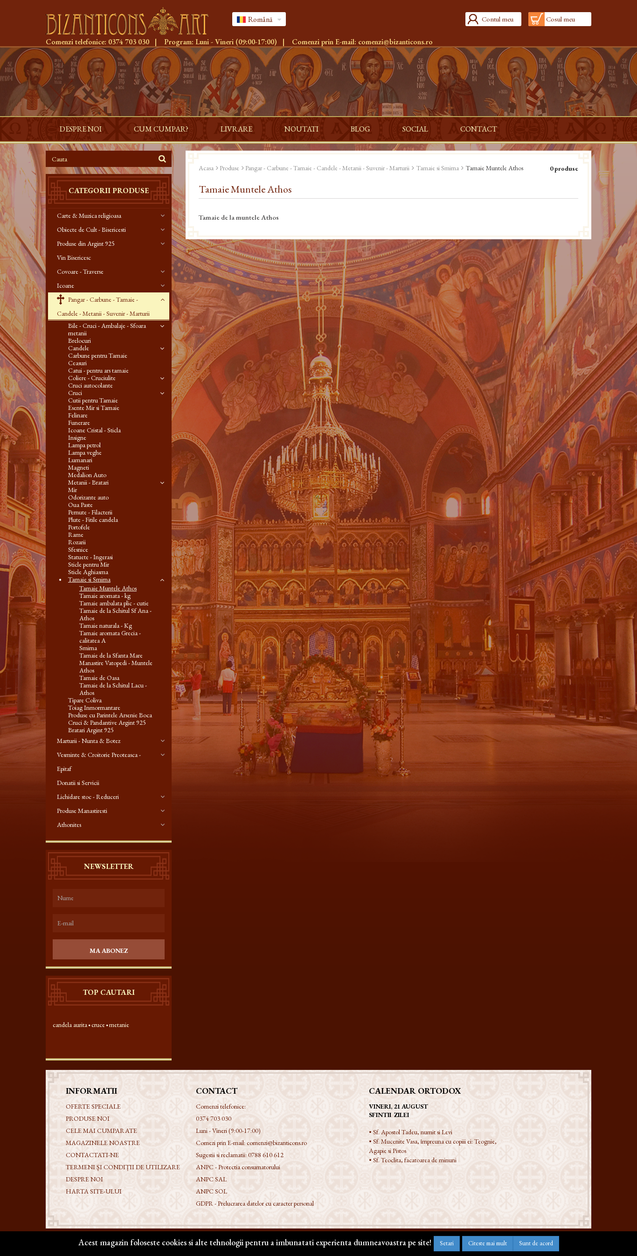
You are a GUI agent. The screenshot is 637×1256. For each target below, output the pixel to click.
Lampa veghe (85, 452)
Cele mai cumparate (101, 1130)
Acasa (206, 168)
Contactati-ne (92, 1155)
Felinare (78, 415)
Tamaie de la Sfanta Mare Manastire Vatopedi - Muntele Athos (115, 663)
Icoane (65, 285)
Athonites (69, 824)
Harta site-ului (94, 1191)
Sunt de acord (536, 1243)
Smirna (88, 648)
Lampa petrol (84, 445)
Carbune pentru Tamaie (97, 355)
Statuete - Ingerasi (90, 557)
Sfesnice (78, 549)
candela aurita (70, 1024)
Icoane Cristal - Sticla (94, 430)
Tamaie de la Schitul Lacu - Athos (113, 688)
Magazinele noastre (103, 1142)
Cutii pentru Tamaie (93, 400)
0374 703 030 (128, 42)
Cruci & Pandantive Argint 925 (107, 722)
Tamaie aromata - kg (105, 595)
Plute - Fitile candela (93, 519)
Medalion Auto (87, 475)
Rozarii (77, 542)
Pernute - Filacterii (90, 512)
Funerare (79, 422)
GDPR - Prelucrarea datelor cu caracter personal (255, 1203)
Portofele (79, 527)
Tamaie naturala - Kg (105, 625)
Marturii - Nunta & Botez (88, 740)
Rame (75, 534)
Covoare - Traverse (80, 271)
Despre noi (81, 129)
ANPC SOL (211, 1191)
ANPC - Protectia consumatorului (238, 1167)
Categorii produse (109, 190)
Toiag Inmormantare (94, 707)
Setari (447, 1243)
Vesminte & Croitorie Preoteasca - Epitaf (99, 761)
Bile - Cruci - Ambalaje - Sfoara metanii (107, 329)
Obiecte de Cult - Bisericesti (91, 229)
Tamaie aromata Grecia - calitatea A (110, 636)
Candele (78, 348)
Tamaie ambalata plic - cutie (114, 603)
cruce (98, 1024)
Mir (72, 489)
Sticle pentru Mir (88, 564)
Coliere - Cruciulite (92, 378)
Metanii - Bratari (88, 482)
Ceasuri (77, 363)
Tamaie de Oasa (99, 677)
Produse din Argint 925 (86, 243)
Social (415, 129)
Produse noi (88, 1118)
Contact (478, 129)
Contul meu (497, 18)
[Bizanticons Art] (132, 21)
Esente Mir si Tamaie (93, 407)
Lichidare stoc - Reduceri (88, 796)
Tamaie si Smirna (89, 579)
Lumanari (80, 460)
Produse (229, 168)
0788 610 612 (266, 1155)
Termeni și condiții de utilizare (123, 1167)
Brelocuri (79, 340)
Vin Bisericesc (74, 257)
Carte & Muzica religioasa (89, 215)
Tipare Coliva (85, 700)
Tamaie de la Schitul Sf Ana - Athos (115, 614)
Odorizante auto (88, 497)
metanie (119, 1024)
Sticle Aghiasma (88, 572)
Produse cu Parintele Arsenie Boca (110, 715)
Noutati (301, 129)
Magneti (78, 467)
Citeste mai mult (487, 1243)
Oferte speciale (93, 1106)
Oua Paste (80, 504)
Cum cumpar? (161, 129)
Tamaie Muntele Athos (108, 588)
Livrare (236, 129)
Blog (360, 129)
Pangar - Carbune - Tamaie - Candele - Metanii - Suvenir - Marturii (103, 306)
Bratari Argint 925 (91, 730)
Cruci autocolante (90, 385)
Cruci (75, 392)
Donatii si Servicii (78, 782)
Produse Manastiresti (82, 810)
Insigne (77, 437)
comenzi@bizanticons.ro (395, 42)
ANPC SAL (211, 1179)
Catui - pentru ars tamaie (98, 370)
